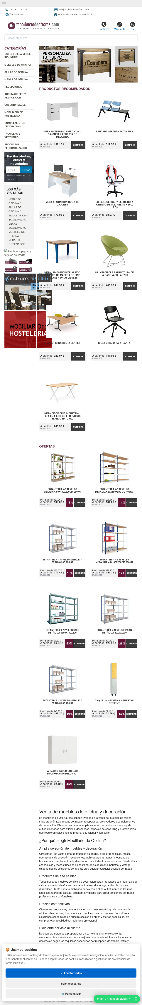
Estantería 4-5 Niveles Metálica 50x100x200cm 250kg (62, 490)
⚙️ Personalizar (71, 993)
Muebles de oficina (17, 64)
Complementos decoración (14, 124)
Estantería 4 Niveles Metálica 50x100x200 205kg (62, 561)
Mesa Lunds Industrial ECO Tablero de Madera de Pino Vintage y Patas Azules (62, 275)
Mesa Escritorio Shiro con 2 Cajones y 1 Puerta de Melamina (62, 134)
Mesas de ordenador (17, 242)
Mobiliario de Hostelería (13, 113)
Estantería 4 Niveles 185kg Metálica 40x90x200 (114, 631)
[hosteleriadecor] (28, 329)
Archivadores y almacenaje (15, 95)
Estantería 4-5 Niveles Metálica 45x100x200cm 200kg (114, 561)
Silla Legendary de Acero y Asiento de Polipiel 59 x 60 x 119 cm (114, 204)
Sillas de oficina (16, 72)
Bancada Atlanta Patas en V (114, 131)
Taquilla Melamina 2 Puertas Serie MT (114, 702)
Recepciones (13, 86)
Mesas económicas (17, 225)
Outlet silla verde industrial (17, 55)
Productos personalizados (15, 146)
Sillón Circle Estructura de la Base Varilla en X (114, 274)
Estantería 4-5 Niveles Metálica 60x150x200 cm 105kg (114, 490)
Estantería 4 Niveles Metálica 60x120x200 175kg (62, 702)
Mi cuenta (119, 29)
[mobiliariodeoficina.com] (33, 24)
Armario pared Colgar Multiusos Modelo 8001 (62, 772)
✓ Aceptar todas (71, 973)
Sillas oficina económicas (18, 217)
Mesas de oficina (16, 79)
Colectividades (15, 104)
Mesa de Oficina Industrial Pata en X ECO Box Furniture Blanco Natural (62, 416)
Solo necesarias (71, 983)
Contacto (104, 29)
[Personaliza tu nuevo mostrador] (88, 64)
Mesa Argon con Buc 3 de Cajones (62, 203)
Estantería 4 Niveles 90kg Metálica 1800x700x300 (62, 631)
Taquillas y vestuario (12, 135)
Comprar (78, 145)
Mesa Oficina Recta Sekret (62, 343)
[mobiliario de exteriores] (28, 291)
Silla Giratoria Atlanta (114, 343)
